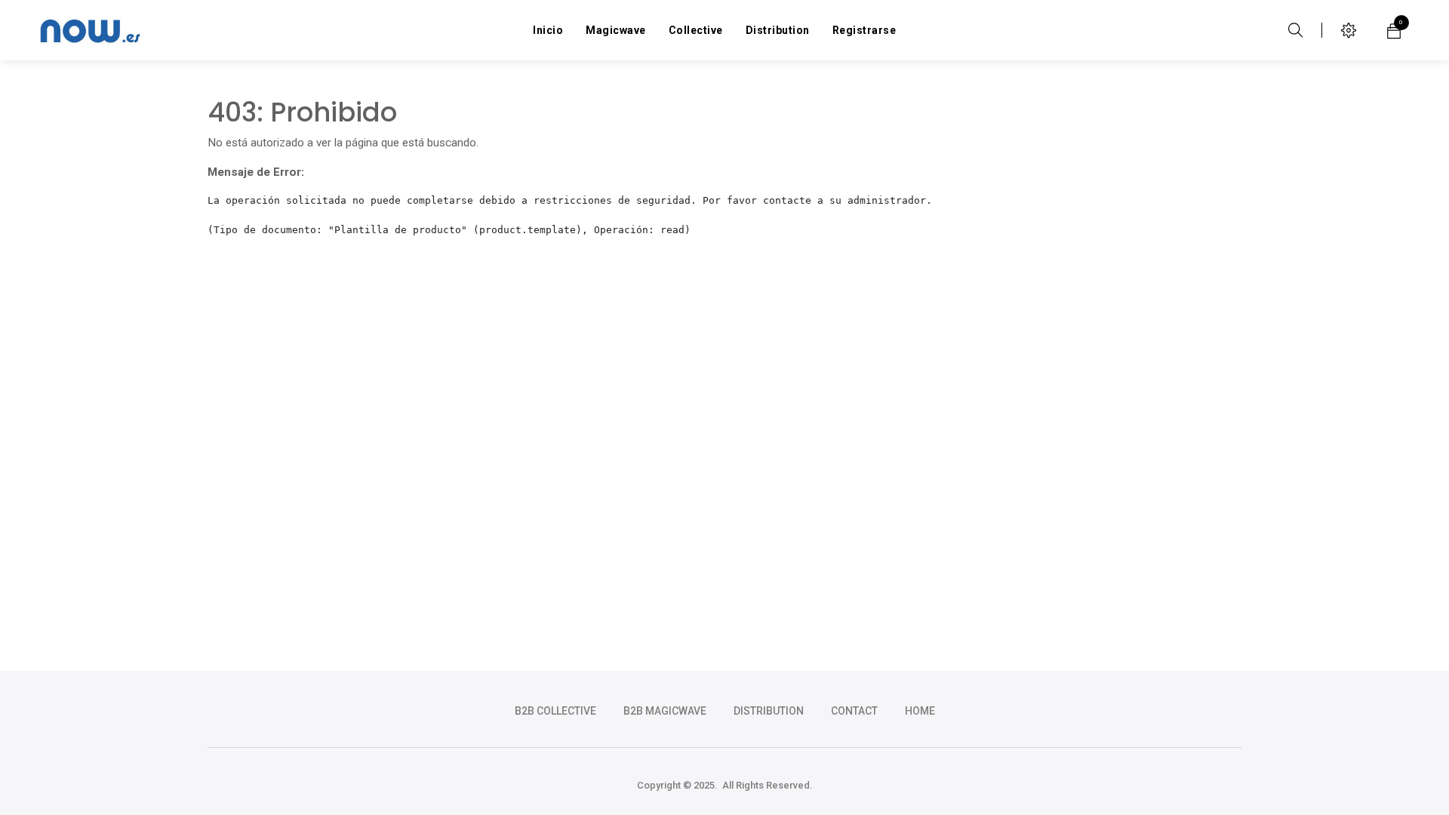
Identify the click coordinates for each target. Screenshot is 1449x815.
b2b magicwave (664, 711)
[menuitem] (547, 30)
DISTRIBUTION (769, 711)
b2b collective (555, 711)
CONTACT (854, 711)
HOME (920, 711)
